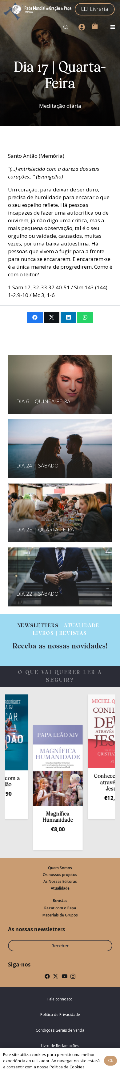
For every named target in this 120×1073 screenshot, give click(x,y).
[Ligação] (60, 636)
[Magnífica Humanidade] (45, 765)
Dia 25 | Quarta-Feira (45, 529)
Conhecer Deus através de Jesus (100, 783)
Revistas (60, 900)
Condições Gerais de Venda (60, 1030)
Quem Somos (60, 867)
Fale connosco (60, 999)
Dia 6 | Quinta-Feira (43, 401)
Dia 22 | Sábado (37, 593)
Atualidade (60, 888)
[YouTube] (64, 976)
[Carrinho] (94, 26)
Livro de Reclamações (60, 1045)
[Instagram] (72, 976)
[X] (55, 976)
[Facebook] (47, 976)
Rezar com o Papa (60, 908)
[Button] (82, 27)
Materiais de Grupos (60, 915)
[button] (66, 27)
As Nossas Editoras (60, 881)
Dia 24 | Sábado (37, 465)
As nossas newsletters (36, 929)
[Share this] (35, 317)
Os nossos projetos (60, 874)
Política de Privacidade (60, 1014)
